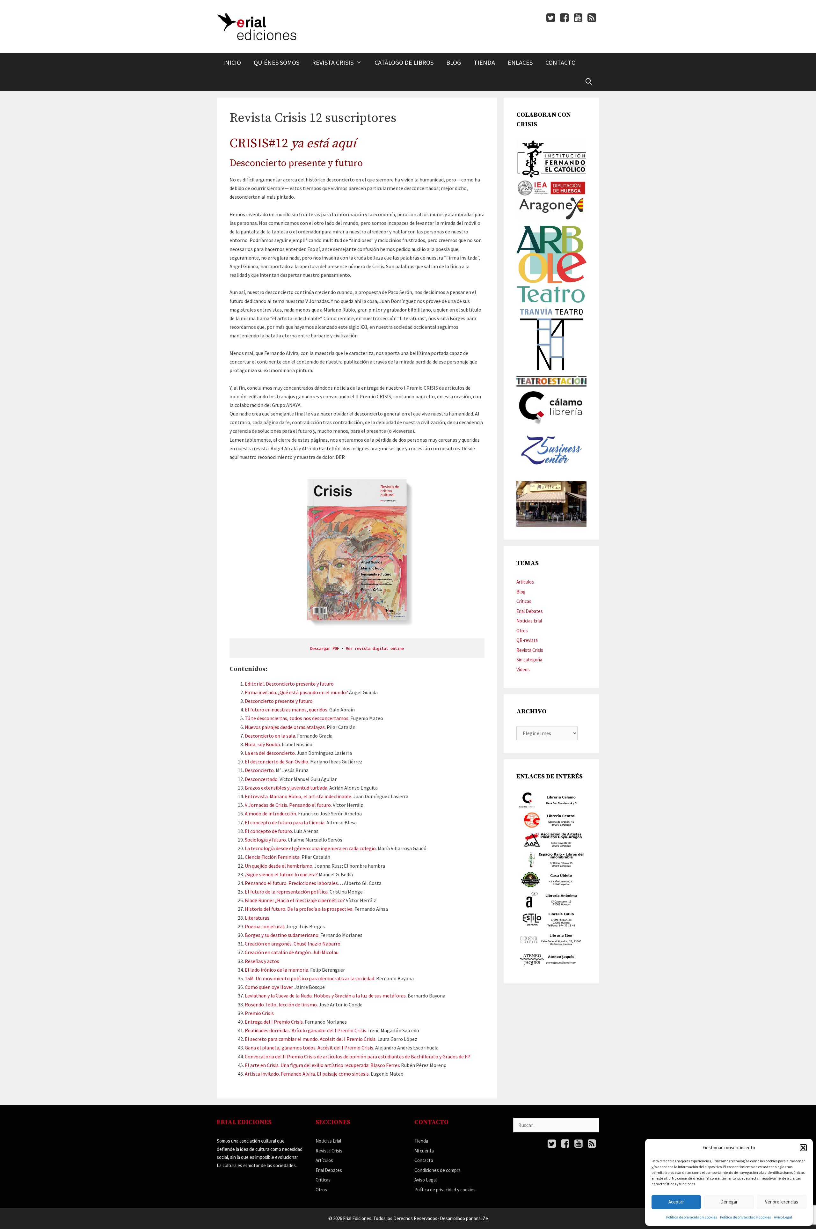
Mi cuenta (424, 1151)
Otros (522, 631)
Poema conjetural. (265, 926)
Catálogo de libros (404, 62)
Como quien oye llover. (269, 987)
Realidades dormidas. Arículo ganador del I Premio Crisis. (306, 1030)
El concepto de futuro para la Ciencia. (285, 822)
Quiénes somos (276, 62)
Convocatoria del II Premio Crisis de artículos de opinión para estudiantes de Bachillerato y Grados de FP (357, 1056)
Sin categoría (529, 660)
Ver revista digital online (375, 648)
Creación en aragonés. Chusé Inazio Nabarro (292, 943)
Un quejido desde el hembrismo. (279, 866)
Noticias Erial (529, 621)
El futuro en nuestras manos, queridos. (286, 709)
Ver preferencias (781, 1202)
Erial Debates (529, 611)
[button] (803, 1147)
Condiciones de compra (437, 1170)
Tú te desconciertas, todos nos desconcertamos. (297, 718)
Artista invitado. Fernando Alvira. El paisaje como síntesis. (307, 1074)
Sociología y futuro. (266, 839)
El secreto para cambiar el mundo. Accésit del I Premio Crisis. (310, 1039)
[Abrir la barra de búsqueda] (588, 81)
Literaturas (257, 918)
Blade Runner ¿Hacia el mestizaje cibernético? (295, 900)
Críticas (523, 601)
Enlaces (520, 62)
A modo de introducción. (271, 813)
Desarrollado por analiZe (464, 1218)
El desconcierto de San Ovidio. (277, 761)
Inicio (232, 62)
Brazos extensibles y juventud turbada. (286, 787)
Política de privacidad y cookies (691, 1217)
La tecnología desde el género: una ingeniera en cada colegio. (311, 848)
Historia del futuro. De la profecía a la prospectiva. (299, 909)
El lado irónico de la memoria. (277, 970)
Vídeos (523, 669)
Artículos (525, 582)
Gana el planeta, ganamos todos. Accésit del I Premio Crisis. (309, 1047)
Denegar (729, 1202)
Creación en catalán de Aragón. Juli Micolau (292, 952)
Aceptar (676, 1202)
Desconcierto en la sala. (270, 735)
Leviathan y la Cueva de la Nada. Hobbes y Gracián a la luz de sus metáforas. (326, 995)
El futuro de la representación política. (287, 891)
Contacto (560, 62)
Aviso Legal (783, 1217)
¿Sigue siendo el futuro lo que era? (282, 874)
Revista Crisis (332, 62)
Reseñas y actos (262, 961)
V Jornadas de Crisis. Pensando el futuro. (288, 805)
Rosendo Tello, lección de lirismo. (281, 1004)
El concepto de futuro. (269, 831)
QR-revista (527, 640)
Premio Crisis (259, 1013)
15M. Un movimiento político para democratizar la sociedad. (310, 978)
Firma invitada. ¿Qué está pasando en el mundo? (296, 692)
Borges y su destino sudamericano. (282, 935)
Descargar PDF (324, 648)
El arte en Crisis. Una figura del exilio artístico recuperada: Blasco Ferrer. (322, 1065)
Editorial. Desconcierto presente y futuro (289, 684)
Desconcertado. (262, 779)
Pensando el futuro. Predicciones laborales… (294, 883)
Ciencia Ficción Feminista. (273, 857)
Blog (453, 62)
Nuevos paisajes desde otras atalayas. (285, 727)
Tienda (484, 62)
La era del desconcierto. (270, 753)
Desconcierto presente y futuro (279, 701)
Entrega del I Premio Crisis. (274, 1022)
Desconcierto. (260, 770)
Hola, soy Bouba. (263, 744)
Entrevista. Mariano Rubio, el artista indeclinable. (298, 796)
